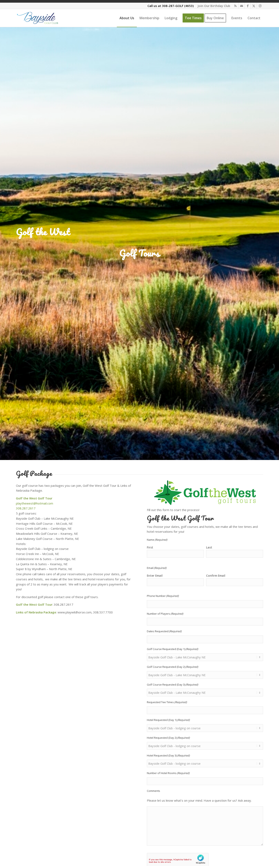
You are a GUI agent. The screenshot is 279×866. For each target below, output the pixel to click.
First (150, 547)
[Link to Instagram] (260, 6)
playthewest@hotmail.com (34, 503)
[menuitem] (213, 6)
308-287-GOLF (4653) (178, 6)
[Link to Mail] (241, 6)
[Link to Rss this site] (235, 6)
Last (209, 547)
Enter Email (155, 575)
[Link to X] (254, 6)
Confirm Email (215, 575)
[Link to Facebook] (248, 6)
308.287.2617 (26, 508)
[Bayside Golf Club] (43, 18)
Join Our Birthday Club (214, 6)
